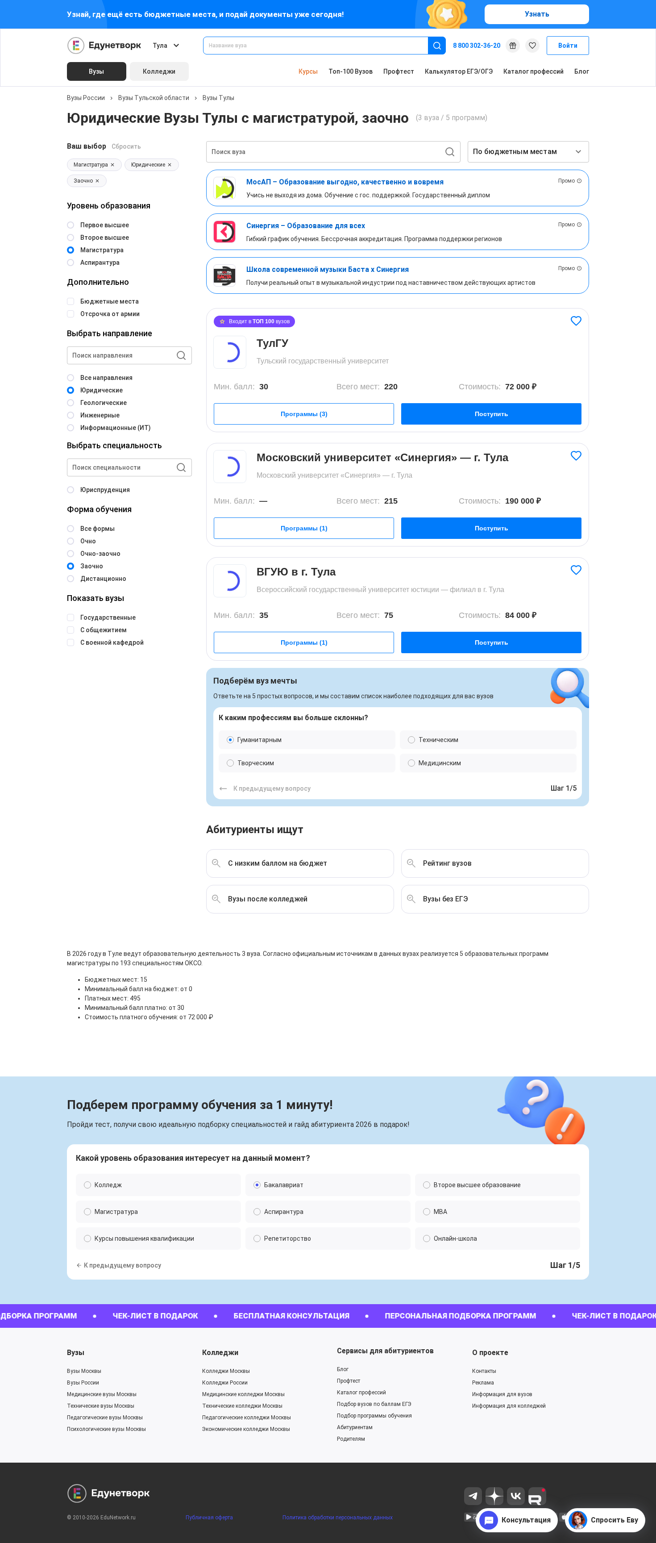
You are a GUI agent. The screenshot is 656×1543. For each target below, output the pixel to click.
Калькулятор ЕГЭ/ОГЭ (459, 71)
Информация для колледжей (509, 1406)
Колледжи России (225, 1383)
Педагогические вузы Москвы (105, 1417)
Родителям (351, 1439)
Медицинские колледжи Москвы (243, 1394)
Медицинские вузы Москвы (102, 1394)
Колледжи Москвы (226, 1371)
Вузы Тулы (218, 97)
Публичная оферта (209, 1517)
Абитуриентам (355, 1427)
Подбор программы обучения (374, 1416)
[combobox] (322, 45)
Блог (581, 71)
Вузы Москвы (84, 1371)
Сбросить (126, 146)
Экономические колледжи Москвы (246, 1429)
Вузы (75, 1352)
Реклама (483, 1383)
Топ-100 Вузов (350, 71)
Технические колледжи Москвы (242, 1406)
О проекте (490, 1352)
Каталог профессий (533, 71)
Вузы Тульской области (153, 97)
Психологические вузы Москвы (106, 1429)
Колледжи (220, 1352)
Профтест (398, 71)
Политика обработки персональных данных (337, 1517)
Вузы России (86, 97)
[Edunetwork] (104, 45)
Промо (566, 181)
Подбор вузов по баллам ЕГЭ (374, 1404)
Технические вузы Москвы (100, 1406)
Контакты (484, 1371)
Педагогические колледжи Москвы (246, 1417)
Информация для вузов (502, 1394)
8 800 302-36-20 (476, 45)
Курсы (308, 71)
